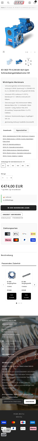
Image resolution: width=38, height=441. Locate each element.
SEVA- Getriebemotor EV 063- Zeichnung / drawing (19, 136)
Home (3, 7)
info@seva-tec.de (11, 349)
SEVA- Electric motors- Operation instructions (17, 153)
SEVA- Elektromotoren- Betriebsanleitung (16, 150)
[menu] (2, 2)
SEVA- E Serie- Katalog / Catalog (13, 156)
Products (9, 7)
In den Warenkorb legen (19, 208)
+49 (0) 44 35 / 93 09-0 (12, 346)
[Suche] (8, 2)
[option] (19, 33)
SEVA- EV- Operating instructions (13, 147)
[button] (35, 52)
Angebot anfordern (12, 215)
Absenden (30, 402)
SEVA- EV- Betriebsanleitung (11, 144)
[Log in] (29, 2)
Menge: (3, 174)
